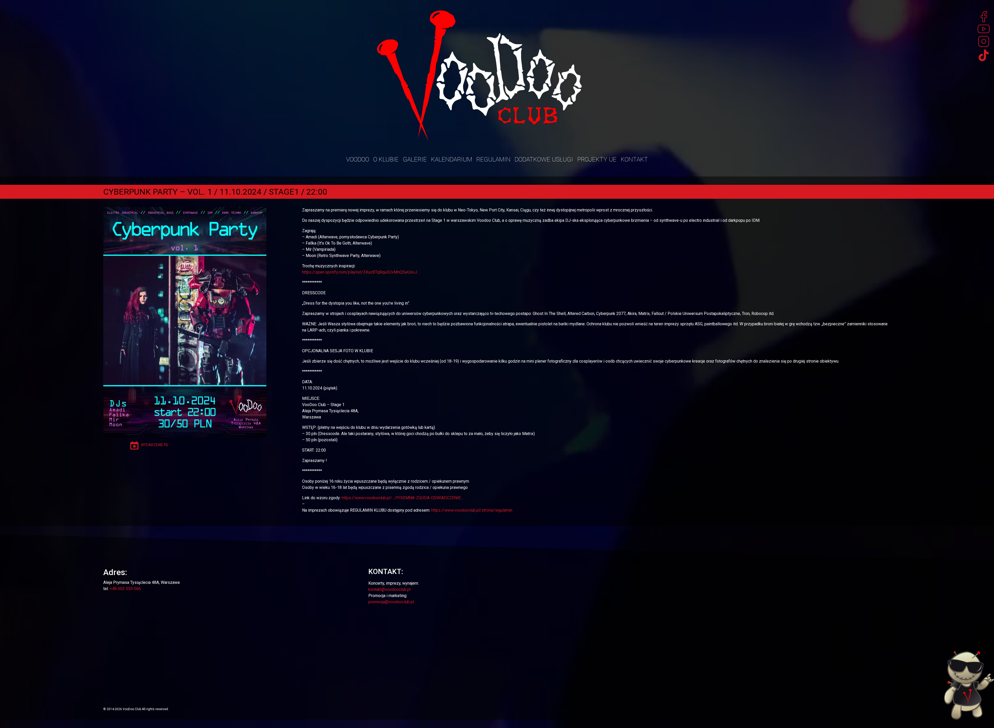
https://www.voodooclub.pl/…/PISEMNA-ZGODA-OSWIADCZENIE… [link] (402, 497)
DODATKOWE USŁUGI (544, 159)
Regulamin (493, 159)
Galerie (415, 159)
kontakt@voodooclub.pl (389, 589)
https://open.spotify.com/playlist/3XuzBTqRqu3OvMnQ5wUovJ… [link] (361, 272)
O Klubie (386, 159)
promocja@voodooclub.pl (391, 601)
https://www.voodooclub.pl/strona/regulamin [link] (471, 510)
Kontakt (634, 159)
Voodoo (357, 159)
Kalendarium (451, 159)
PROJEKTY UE (597, 159)
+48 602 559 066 (125, 588)
